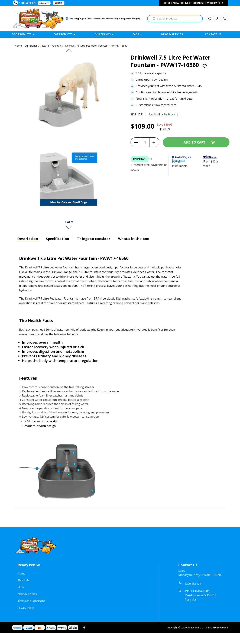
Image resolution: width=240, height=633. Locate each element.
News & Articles (172, 34)
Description (27, 238)
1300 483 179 (27, 3)
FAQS (136, 34)
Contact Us (213, 34)
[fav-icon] (210, 18)
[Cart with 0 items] (224, 18)
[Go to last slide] (69, 51)
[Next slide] (69, 228)
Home (21, 573)
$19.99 (168, 124)
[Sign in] (217, 18)
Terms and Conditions (31, 601)
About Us (23, 580)
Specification (57, 238)
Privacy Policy (26, 608)
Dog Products (21, 34)
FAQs (21, 587)
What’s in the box (133, 238)
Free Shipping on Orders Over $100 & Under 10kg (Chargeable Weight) (104, 18)
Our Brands (103, 34)
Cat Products (63, 34)
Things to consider (93, 238)
